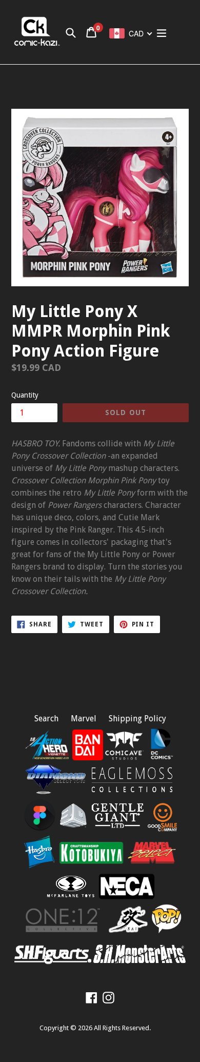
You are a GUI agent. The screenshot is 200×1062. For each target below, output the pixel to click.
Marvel (83, 718)
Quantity (24, 395)
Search (46, 718)
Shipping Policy (137, 718)
